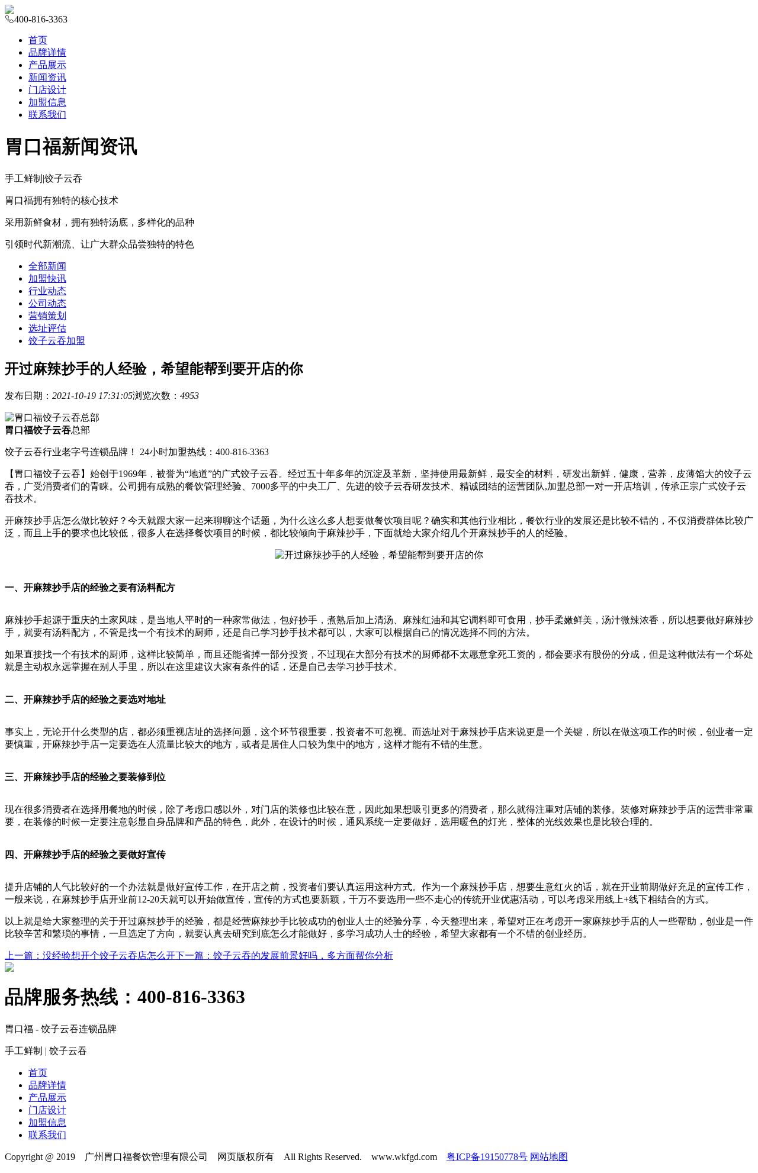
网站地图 (549, 1157)
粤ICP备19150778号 (487, 1157)
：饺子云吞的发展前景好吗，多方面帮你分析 (284, 955)
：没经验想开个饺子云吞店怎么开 (90, 955)
